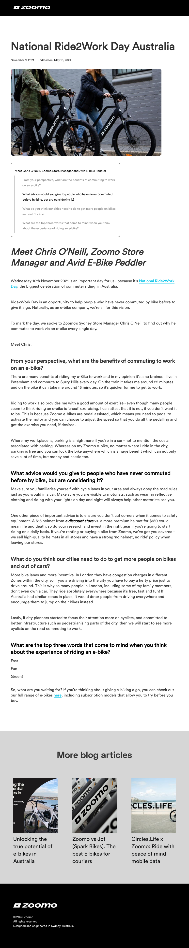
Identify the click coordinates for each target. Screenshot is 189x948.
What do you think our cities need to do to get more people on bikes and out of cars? (68, 211)
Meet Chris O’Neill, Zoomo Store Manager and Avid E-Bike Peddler (61, 171)
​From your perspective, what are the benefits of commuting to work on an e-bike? (68, 183)
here (58, 695)
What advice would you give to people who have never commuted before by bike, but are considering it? (67, 197)
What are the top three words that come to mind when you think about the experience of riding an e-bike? (66, 226)
